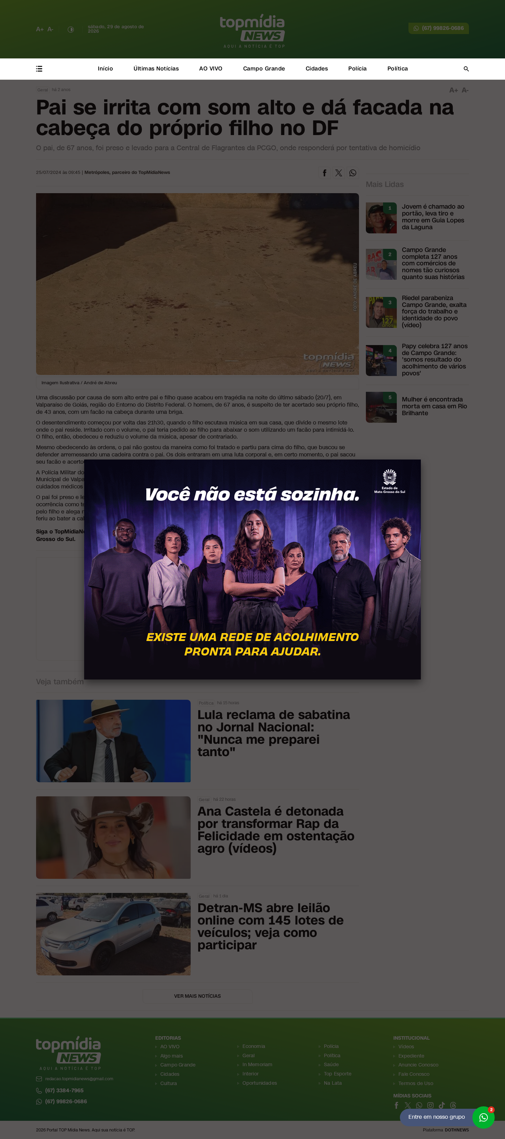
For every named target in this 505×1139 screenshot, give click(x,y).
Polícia (357, 69)
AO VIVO (211, 69)
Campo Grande (264, 69)
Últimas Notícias (156, 69)
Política (398, 69)
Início (105, 69)
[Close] (421, 459)
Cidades (317, 69)
